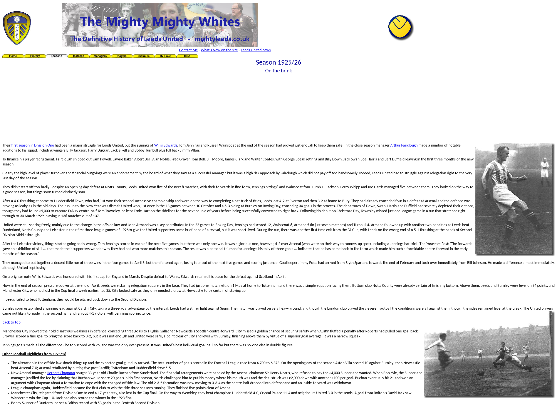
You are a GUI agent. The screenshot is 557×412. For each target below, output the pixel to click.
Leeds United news (256, 50)
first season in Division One (32, 145)
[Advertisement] (278, 109)
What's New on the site (219, 50)
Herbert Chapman (61, 373)
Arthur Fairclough (404, 145)
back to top (11, 322)
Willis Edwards (165, 145)
